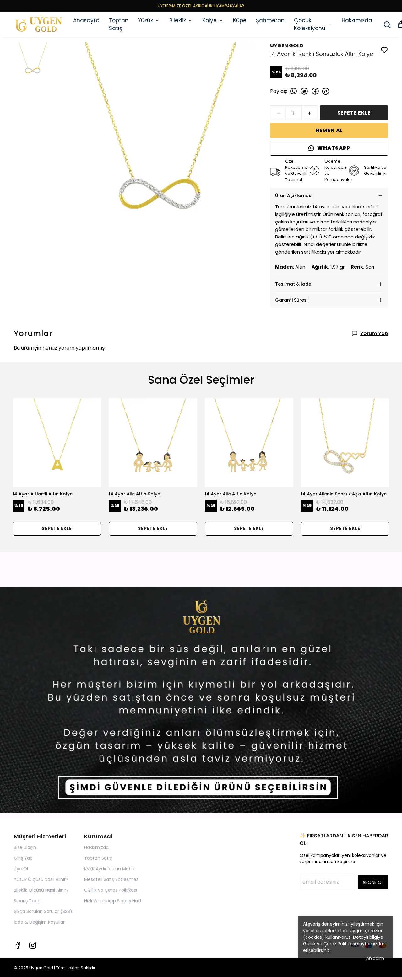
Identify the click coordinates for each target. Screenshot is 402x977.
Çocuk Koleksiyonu (309, 24)
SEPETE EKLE (354, 112)
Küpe (240, 20)
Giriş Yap (23, 858)
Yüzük (145, 20)
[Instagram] (32, 945)
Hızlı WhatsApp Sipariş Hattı (113, 901)
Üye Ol (21, 869)
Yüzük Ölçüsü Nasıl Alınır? (41, 879)
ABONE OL (372, 882)
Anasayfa (86, 20)
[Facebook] (17, 945)
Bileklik (177, 20)
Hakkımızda (357, 20)
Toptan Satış (118, 24)
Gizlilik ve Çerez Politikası (110, 890)
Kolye (209, 20)
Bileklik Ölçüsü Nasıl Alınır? (41, 890)
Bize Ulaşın (25, 847)
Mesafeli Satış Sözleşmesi (111, 879)
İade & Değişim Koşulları (40, 922)
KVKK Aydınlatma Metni (109, 869)
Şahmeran (270, 20)
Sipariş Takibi (27, 901)
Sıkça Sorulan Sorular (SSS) (43, 911)
